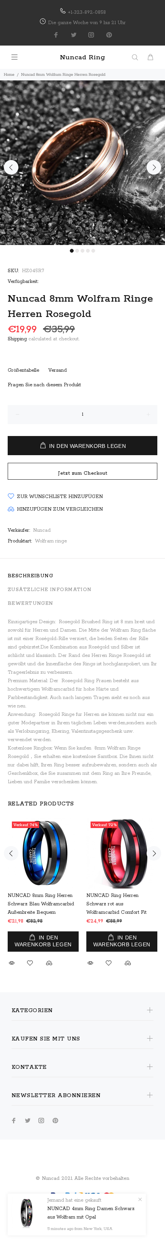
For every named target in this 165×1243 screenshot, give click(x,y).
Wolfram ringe (51, 541)
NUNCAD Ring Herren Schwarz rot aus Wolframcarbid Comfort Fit (116, 904)
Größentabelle (23, 370)
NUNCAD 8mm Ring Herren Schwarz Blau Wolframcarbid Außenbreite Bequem (41, 904)
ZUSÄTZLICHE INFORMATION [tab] (50, 590)
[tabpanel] (82, 162)
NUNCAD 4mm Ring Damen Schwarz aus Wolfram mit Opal (91, 1213)
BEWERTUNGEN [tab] (30, 603)
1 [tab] (72, 251)
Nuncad (42, 530)
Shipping (17, 339)
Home (9, 74)
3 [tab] (82, 251)
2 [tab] (77, 251)
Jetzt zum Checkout (82, 473)
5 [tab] (93, 251)
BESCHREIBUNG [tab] (30, 576)
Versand (57, 370)
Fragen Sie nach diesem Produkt (44, 385)
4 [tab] (88, 251)
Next (154, 167)
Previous (11, 167)
